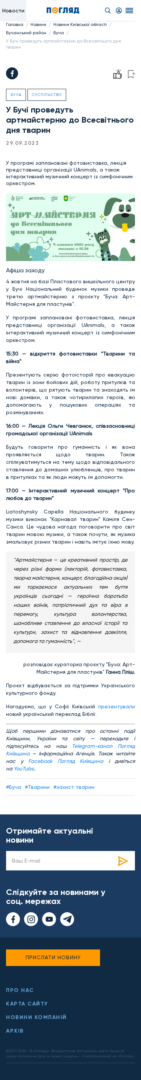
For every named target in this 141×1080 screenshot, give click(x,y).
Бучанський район (26, 32)
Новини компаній (36, 1017)
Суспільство (47, 95)
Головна (14, 24)
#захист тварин (73, 787)
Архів (15, 1031)
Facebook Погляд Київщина (65, 761)
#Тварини (37, 787)
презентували (116, 706)
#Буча (13, 787)
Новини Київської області (80, 24)
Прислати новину (53, 957)
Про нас (20, 990)
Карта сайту (27, 1004)
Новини (38, 24)
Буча (58, 32)
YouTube (24, 769)
